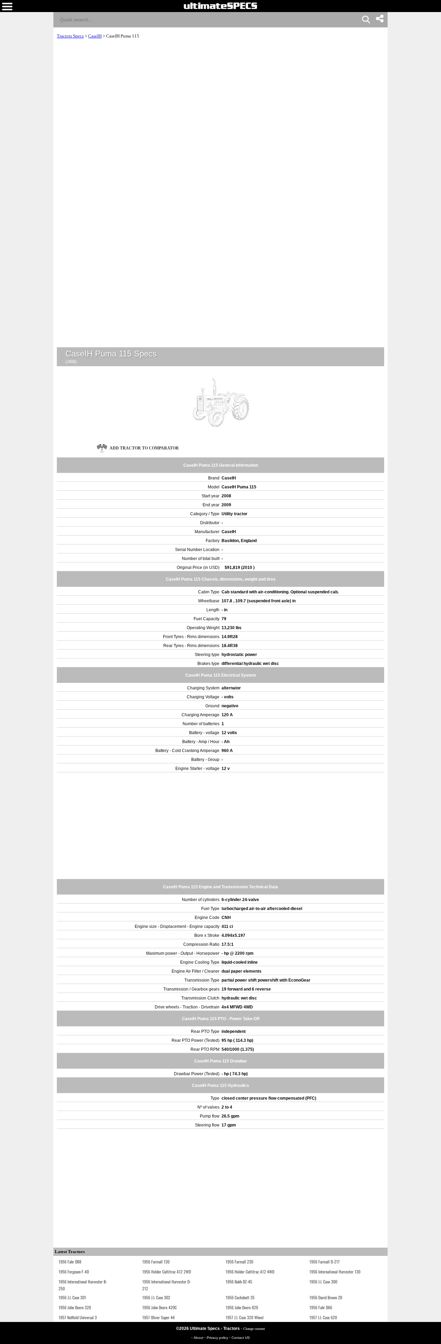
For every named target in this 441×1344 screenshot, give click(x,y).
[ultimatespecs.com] (220, 5)
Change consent (254, 1329)
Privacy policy (218, 1338)
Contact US (241, 1338)
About (199, 1338)
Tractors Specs (70, 36)
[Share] (379, 18)
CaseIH (95, 36)
